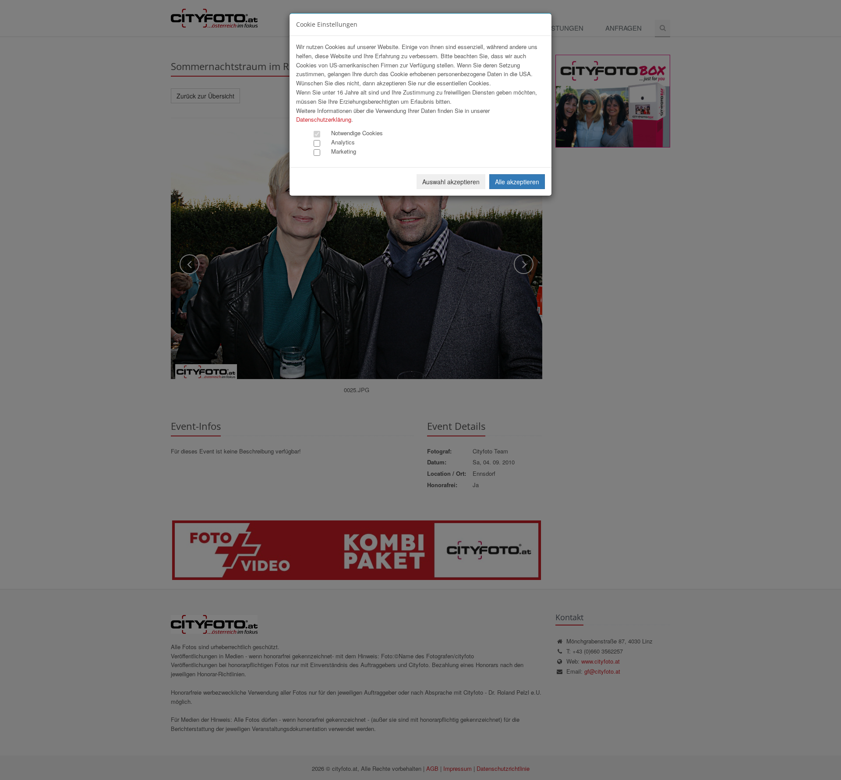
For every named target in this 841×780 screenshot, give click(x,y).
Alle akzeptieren (517, 181)
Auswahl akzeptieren (451, 181)
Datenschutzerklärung (323, 119)
